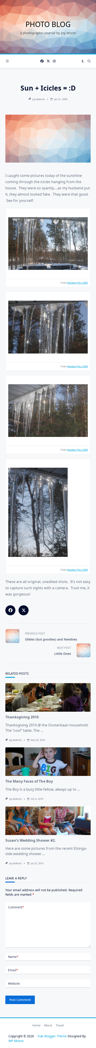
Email (13, 970)
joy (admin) (38, 99)
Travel (60, 1025)
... (41, 730)
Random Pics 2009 (77, 282)
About (48, 1025)
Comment (16, 907)
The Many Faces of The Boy (29, 781)
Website (14, 983)
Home (36, 1025)
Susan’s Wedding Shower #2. (30, 840)
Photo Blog (48, 24)
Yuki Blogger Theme (52, 1036)
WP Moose (16, 1041)
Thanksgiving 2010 (22, 717)
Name (13, 957)
